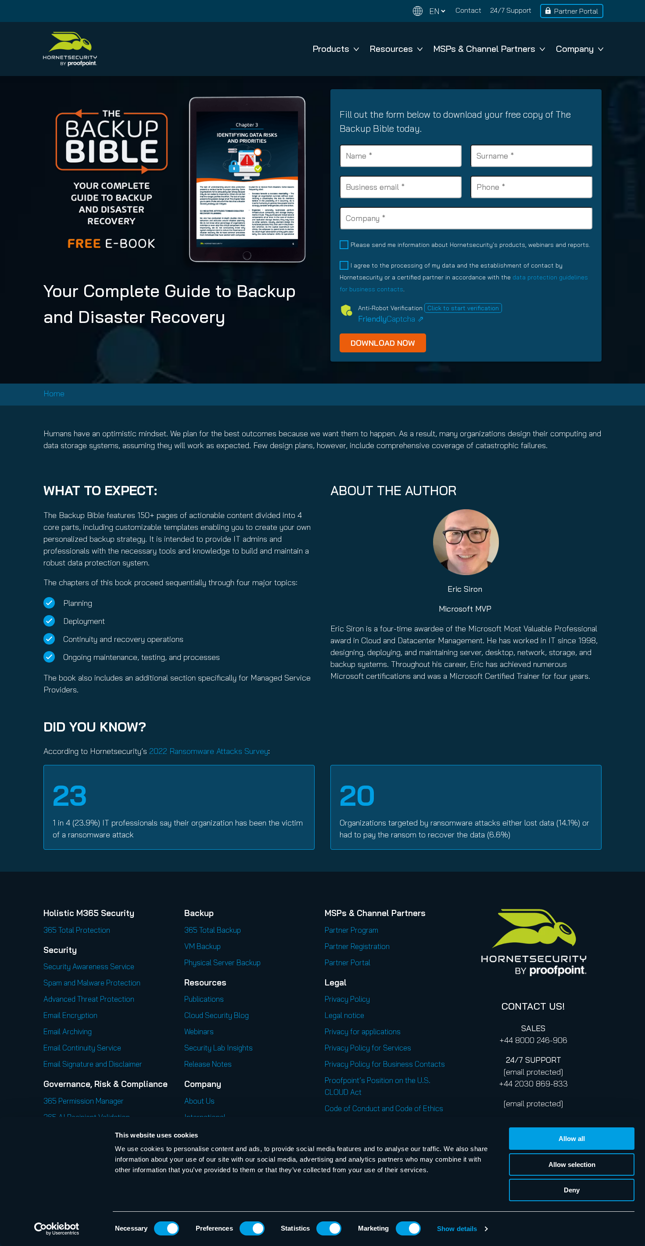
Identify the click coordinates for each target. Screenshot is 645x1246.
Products (331, 48)
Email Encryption (70, 1015)
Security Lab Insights (218, 1047)
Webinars (199, 1031)
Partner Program (351, 929)
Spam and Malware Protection (91, 982)
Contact (468, 10)
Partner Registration (357, 946)
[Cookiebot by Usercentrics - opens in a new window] (56, 1228)
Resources (391, 48)
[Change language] (429, 11)
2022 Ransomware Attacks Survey (208, 751)
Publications (204, 998)
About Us (199, 1100)
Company (575, 48)
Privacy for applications (363, 1031)
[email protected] (533, 1072)
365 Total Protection (76, 929)
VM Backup (202, 946)
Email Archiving (67, 1031)
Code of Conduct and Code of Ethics (384, 1108)
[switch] (252, 1228)
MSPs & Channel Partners (484, 48)
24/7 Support (510, 10)
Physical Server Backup (222, 962)
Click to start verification (463, 308)
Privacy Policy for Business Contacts (385, 1064)
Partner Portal (576, 11)
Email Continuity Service (82, 1047)
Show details (457, 1228)
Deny (572, 1190)
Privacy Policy (347, 998)
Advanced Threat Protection (88, 998)
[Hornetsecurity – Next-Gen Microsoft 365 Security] (70, 49)
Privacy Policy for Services (368, 1047)
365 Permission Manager (83, 1100)
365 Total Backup (212, 929)
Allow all (572, 1138)
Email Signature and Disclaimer (92, 1064)
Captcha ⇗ (391, 319)
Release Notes (208, 1064)
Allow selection (571, 1164)
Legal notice (344, 1015)
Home (53, 393)
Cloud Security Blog (216, 1015)
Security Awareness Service (88, 966)
